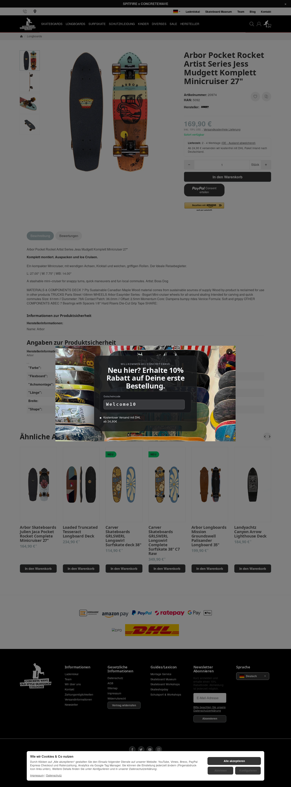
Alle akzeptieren (234, 761)
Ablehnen (220, 770)
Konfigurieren (248, 770)
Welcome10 (121, 404)
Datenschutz (54, 775)
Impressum (37, 775)
